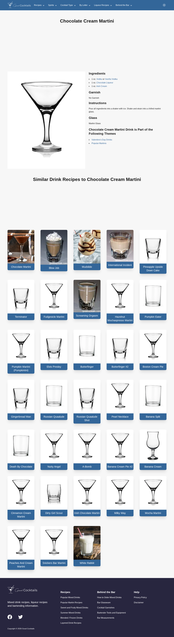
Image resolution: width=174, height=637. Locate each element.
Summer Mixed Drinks (71, 613)
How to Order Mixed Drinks (109, 597)
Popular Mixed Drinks (70, 597)
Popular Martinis (99, 143)
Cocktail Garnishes (105, 608)
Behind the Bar (122, 5)
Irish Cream (101, 86)
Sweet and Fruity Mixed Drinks (74, 608)
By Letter (83, 5)
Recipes (38, 5)
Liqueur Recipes (101, 5)
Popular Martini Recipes (71, 602)
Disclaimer (139, 602)
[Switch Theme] (164, 5)
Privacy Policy (140, 597)
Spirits (51, 5)
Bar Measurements (105, 618)
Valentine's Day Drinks (102, 140)
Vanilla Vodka (111, 79)
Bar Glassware (104, 602)
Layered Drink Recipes (71, 623)
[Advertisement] (87, 49)
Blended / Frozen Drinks (71, 618)
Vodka (99, 79)
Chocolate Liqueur (104, 83)
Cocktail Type (67, 5)
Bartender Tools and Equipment (111, 613)
